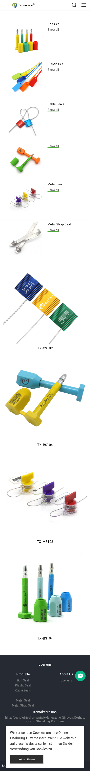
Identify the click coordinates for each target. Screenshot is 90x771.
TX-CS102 (45, 348)
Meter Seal (55, 184)
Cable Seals (56, 104)
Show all (53, 29)
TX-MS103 (45, 542)
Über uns (66, 680)
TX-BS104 (45, 445)
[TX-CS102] (45, 302)
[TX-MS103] (45, 495)
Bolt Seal (54, 24)
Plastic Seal (56, 64)
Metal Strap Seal (59, 224)
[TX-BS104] (45, 398)
